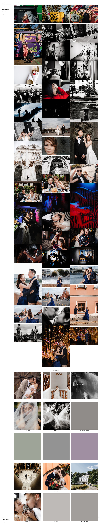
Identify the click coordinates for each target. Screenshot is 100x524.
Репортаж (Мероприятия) (5, 9)
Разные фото (3, 11)
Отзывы (3, 12)
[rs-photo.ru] (6, 3)
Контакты (3, 14)
